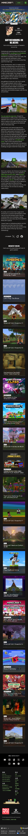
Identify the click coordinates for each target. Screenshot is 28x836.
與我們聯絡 (17, 788)
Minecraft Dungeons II (6, 776)
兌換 (16, 794)
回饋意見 (17, 783)
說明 (16, 781)
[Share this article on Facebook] (22, 236)
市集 (16, 774)
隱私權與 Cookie (4, 831)
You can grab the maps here (8, 116)
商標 (23, 831)
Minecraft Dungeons (6, 777)
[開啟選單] (25, 2)
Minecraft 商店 (18, 776)
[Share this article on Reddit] (17, 236)
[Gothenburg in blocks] (14, 105)
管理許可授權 (13, 819)
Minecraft (4, 774)
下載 (16, 787)
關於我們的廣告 (4, 833)
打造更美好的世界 (5, 788)
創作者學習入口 (5, 785)
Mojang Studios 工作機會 (7, 787)
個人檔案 (17, 793)
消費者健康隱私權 (12, 831)
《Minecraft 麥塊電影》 (6, 790)
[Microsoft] (24, 828)
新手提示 (17, 780)
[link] (4, 759)
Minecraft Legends (6, 779)
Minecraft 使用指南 (6, 819)
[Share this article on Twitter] (13, 236)
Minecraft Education (6, 781)
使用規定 (18, 831)
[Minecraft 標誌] (7, 3)
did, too (11, 179)
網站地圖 (17, 785)
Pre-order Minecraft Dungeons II (13, 9)
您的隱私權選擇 (22, 833)
